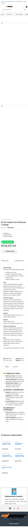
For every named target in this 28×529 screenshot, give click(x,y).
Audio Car (9, 14)
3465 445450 (14, 524)
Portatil (22, 360)
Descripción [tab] (4, 260)
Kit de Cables (19, 14)
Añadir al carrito (10, 251)
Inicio (2, 14)
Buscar (25, 9)
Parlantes (8, 441)
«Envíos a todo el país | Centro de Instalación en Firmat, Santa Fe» (14, 2)
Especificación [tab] (19, 260)
